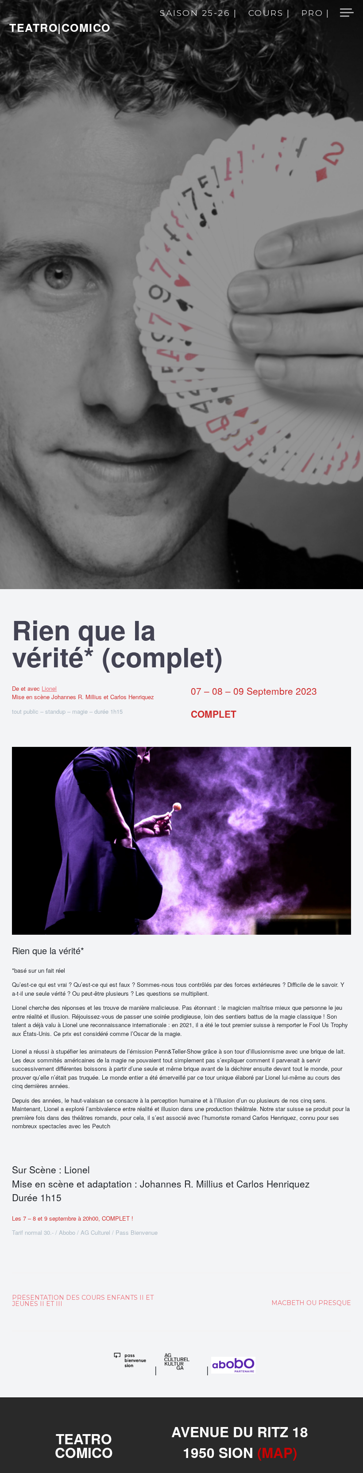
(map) (277, 1452)
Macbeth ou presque (311, 1303)
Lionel (49, 688)
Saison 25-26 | (198, 13)
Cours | (269, 13)
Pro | (315, 13)
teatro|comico (60, 27)
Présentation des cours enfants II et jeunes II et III (83, 1300)
